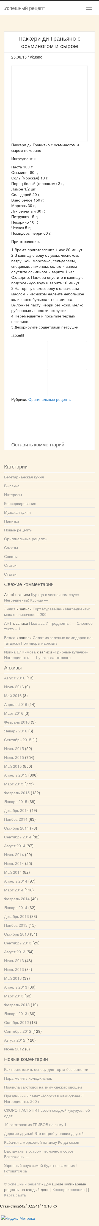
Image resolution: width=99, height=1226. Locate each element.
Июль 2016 (14, 686)
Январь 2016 (15, 731)
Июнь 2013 (14, 969)
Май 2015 (13, 766)
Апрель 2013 (15, 987)
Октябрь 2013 (16, 934)
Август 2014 (14, 845)
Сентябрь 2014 (17, 837)
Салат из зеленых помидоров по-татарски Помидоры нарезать (48, 640)
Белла (9, 637)
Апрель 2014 (15, 881)
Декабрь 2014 (16, 810)
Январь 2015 (15, 801)
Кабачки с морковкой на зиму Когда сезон (41, 1142)
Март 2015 (13, 784)
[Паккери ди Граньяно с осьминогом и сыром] (30, 354)
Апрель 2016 (15, 704)
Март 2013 (13, 996)
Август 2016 (14, 677)
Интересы (13, 494)
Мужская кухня (17, 512)
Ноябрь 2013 (16, 925)
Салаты (11, 547)
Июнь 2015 (14, 757)
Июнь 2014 (14, 863)
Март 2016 (13, 713)
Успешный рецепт (24, 7)
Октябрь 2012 (16, 1022)
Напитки (11, 521)
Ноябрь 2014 (16, 819)
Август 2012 (14, 1040)
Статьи (10, 565)
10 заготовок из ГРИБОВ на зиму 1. (36, 1124)
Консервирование (20, 503)
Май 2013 (13, 978)
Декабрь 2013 (16, 916)
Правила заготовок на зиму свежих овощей (43, 1087)
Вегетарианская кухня (24, 477)
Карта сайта (15, 1195)
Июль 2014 (14, 854)
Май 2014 (13, 872)
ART (8, 623)
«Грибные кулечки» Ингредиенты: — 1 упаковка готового (46, 654)
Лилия (9, 608)
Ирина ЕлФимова (20, 652)
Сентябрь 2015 (17, 739)
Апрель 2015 (15, 775)
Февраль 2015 (17, 792)
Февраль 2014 (17, 898)
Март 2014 (13, 890)
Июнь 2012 (14, 1049)
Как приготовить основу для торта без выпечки (46, 1069)
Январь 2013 (15, 1013)
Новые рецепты (18, 530)
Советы (11, 556)
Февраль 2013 (17, 1004)
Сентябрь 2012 (17, 1031)
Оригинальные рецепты (50, 399)
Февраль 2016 (17, 722)
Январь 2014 (15, 907)
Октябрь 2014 (16, 828)
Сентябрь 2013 (17, 943)
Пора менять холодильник (28, 1078)
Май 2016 (13, 695)
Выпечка (12, 485)
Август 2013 (14, 951)
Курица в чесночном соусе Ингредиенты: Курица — (41, 597)
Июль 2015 (14, 748)
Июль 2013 (14, 960)
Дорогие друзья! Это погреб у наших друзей (44, 1133)
